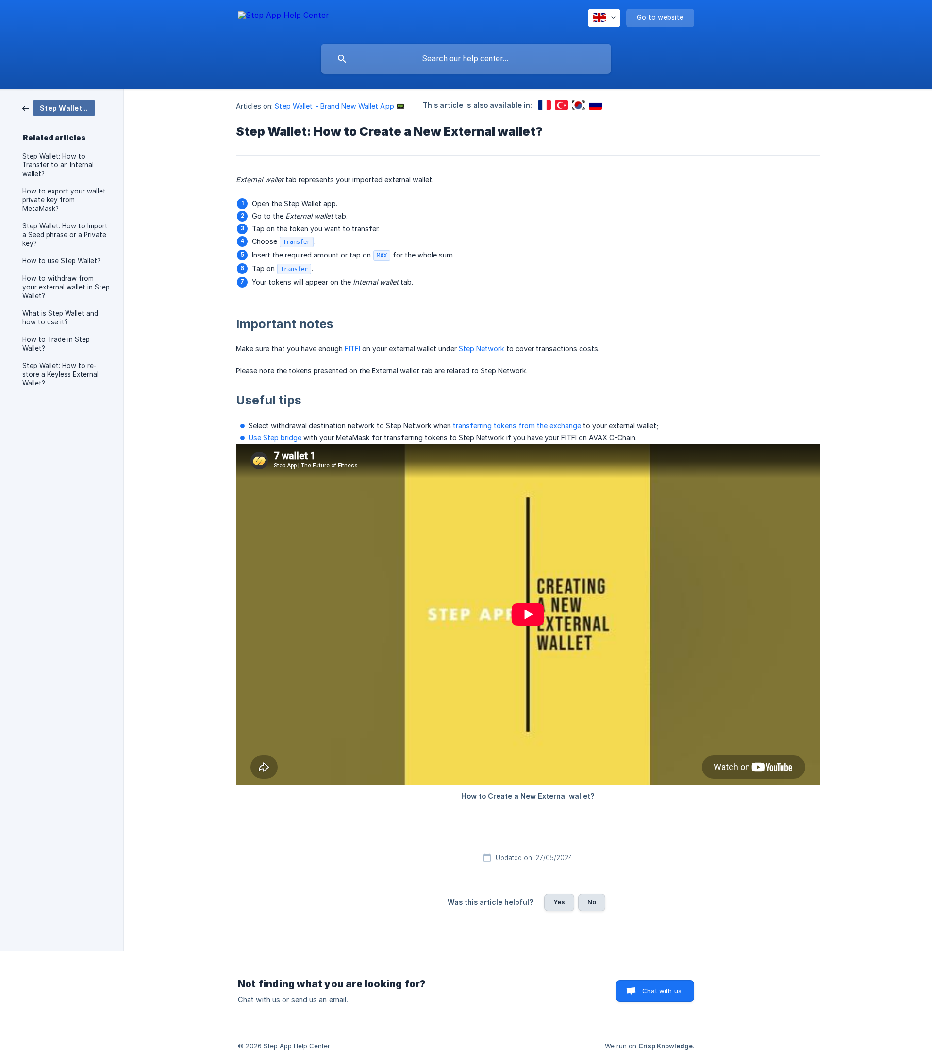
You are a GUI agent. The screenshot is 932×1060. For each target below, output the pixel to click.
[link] (58, 107)
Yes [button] (559, 902)
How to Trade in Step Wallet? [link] (56, 344)
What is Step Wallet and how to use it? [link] (60, 317)
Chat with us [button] (662, 991)
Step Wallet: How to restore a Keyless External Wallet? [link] (60, 374)
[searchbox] (466, 59)
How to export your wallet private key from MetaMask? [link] (64, 199)
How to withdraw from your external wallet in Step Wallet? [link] (66, 287)
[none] (283, 20)
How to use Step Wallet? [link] (61, 261)
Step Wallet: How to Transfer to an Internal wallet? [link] (58, 164)
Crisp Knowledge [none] (665, 1046)
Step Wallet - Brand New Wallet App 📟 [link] (340, 106)
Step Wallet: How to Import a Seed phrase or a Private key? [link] (65, 234)
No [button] (591, 902)
